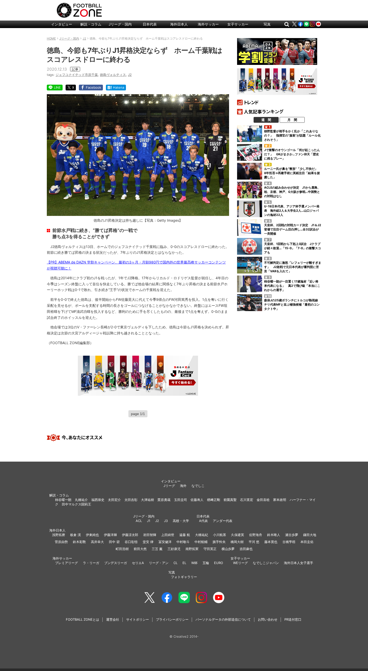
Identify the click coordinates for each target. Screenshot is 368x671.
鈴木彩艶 (79, 542)
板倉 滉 (75, 535)
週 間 (266, 120)
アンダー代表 (222, 521)
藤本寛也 (270, 542)
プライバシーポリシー (172, 619)
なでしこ (198, 486)
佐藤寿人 (197, 500)
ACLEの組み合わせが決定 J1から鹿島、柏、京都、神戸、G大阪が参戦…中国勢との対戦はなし (292, 192)
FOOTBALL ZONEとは (82, 619)
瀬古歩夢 (291, 535)
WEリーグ (240, 563)
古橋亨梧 (288, 542)
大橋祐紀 (201, 535)
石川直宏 (246, 500)
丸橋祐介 (81, 500)
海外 (183, 486)
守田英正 (210, 549)
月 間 (292, 120)
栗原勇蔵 (163, 500)
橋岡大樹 (237, 542)
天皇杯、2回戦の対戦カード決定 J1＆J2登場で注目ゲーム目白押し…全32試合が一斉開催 (292, 229)
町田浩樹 (122, 549)
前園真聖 (230, 500)
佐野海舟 (255, 535)
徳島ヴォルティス (113, 75)
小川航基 (219, 535)
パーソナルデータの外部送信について (223, 619)
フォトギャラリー (184, 577)
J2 (130, 75)
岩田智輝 (149, 535)
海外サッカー (208, 24)
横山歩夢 (228, 549)
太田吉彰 (130, 500)
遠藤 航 (184, 535)
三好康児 (173, 549)
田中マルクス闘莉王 (76, 504)
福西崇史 (97, 500)
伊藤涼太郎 (130, 535)
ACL (139, 521)
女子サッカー (237, 24)
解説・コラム (90, 24)
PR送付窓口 (292, 619)
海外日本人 (179, 24)
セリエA (138, 563)
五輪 (206, 563)
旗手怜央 (219, 542)
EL (184, 563)
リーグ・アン (158, 563)
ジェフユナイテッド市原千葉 (77, 75)
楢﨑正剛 (213, 500)
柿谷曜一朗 (63, 500)
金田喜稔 (263, 500)
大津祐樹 (147, 500)
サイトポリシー (137, 619)
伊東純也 (92, 535)
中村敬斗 (183, 542)
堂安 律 (148, 542)
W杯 (194, 563)
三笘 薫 (157, 549)
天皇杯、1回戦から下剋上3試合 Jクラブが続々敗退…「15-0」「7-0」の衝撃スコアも (292, 248)
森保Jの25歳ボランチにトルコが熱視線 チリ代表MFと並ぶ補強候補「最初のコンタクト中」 (292, 304)
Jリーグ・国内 (120, 24)
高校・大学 (181, 521)
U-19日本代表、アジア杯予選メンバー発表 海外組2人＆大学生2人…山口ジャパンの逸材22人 (291, 210)
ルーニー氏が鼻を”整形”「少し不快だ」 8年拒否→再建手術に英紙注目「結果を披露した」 (292, 173)
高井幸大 (97, 542)
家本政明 (279, 500)
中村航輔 (201, 542)
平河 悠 (254, 542)
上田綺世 (167, 535)
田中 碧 (114, 542)
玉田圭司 (180, 500)
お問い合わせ (267, 619)
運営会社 (112, 619)
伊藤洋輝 (110, 535)
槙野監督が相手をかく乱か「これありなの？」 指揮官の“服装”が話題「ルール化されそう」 (292, 135)
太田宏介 (114, 500)
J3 (166, 521)
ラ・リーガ (91, 563)
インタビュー (61, 24)
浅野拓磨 (58, 535)
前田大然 (140, 549)
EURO (218, 563)
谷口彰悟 (131, 542)
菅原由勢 (61, 542)
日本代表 (150, 24)
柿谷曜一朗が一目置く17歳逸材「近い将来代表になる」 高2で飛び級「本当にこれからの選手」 (292, 286)
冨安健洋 (164, 542)
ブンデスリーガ (115, 563)
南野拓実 (192, 549)
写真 (267, 24)
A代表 (203, 521)
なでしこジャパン (266, 563)
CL (175, 563)
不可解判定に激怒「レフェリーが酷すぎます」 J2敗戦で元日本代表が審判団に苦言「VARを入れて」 (292, 267)
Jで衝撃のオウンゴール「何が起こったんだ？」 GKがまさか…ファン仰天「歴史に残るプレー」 (292, 154)
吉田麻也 (246, 549)
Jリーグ (169, 486)
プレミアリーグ (66, 563)
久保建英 (237, 535)
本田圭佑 (306, 542)
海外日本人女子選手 (298, 563)
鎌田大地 (309, 535)
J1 (148, 521)
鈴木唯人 (273, 535)
